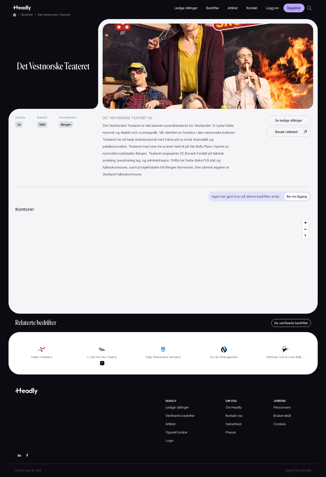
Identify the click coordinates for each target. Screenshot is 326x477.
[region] (163, 262)
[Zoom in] (305, 222)
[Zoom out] (305, 229)
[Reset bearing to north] (305, 235)
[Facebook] (27, 455)
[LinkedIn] (19, 455)
